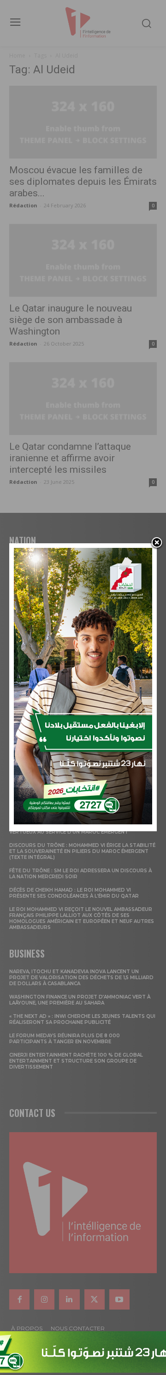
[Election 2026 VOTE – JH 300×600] (83, 822)
